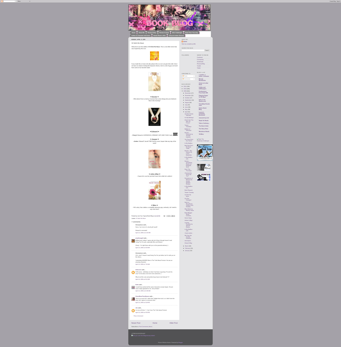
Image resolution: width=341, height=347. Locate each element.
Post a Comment (138, 316)
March (187, 246)
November (188, 95)
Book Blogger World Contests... (188, 214)
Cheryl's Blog (188, 243)
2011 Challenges (177, 32)
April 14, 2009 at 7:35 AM (143, 264)
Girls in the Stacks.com (202, 100)
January (187, 250)
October (187, 97)
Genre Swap (188, 218)
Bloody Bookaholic (202, 79)
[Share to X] (171, 216)
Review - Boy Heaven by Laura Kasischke (188, 153)
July (186, 105)
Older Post (174, 323)
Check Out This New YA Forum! (189, 121)
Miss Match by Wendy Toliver (189, 209)
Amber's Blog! (188, 220)
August (187, 102)
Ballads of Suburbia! (188, 129)
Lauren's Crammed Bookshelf (202, 114)
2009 (185, 91)
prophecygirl (139, 238)
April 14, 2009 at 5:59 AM (143, 247)
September (188, 100)
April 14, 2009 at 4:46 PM (143, 312)
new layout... (188, 240)
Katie (137, 284)
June (186, 107)
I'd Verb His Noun (141, 218)
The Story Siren (203, 128)
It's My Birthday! (189, 117)
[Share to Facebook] (172, 216)
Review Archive (164, 32)
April (186, 112)
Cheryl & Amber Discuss (176, 35)
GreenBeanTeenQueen (142, 296)
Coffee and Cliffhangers (202, 88)
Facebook (200, 57)
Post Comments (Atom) (145, 326)
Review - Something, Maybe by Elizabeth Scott (188, 164)
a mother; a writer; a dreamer (204, 75)
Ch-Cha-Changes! (188, 199)
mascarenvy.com (204, 117)
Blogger (180, 342)
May (186, 109)
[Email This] (167, 216)
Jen (137, 308)
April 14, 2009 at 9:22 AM (143, 279)
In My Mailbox (188, 143)
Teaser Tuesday (189, 192)
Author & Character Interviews (140, 35)
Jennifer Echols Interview (189, 114)
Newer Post (135, 323)
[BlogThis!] (169, 216)
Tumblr (199, 66)
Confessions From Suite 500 (203, 92)
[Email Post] (164, 216)
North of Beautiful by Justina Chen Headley (189, 204)
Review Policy (152, 32)
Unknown (138, 269)
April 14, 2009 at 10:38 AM (143, 291)
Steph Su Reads (204, 120)
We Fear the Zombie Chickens (188, 237)
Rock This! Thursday (191, 32)
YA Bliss (201, 134)
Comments (187, 79)
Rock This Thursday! (188, 170)
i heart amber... (189, 233)
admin (185, 41)
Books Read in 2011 (159, 35)
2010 (185, 88)
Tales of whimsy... (204, 123)
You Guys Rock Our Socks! (189, 140)
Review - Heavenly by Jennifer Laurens (189, 135)
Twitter (199, 68)
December (188, 93)
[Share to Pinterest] (174, 216)
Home (133, 32)
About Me (142, 32)
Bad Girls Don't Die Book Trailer (189, 147)
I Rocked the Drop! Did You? (188, 174)
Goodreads (200, 61)
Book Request (189, 190)
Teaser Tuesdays (188, 126)
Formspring (200, 59)
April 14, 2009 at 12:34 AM (143, 232)
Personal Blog (201, 63)
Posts (185, 76)
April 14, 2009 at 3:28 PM (143, 302)
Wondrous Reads (204, 131)
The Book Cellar (204, 126)
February (187, 248)
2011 (185, 86)
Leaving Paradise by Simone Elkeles (189, 225)
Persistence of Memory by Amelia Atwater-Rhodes (189, 181)
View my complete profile (189, 44)
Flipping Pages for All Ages (203, 96)
